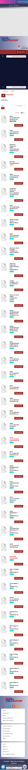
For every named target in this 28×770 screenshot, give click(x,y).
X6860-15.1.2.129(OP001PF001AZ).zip (14, 425)
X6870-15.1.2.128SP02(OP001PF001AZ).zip (14, 387)
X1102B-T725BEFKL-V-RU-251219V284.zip (14, 282)
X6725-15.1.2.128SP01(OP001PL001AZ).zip (14, 453)
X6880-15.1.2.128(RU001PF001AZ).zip (14, 373)
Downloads (5, 91)
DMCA (4, 738)
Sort (3, 108)
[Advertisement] (14, 22)
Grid (18, 112)
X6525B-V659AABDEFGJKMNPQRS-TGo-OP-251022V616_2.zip (14, 313)
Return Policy (6, 731)
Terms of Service (7, 726)
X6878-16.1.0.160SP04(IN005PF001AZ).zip (14, 207)
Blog (4, 715)
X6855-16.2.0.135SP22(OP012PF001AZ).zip (14, 176)
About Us (5, 749)
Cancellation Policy (8, 733)
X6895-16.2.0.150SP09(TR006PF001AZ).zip (14, 132)
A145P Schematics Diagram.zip (17, 56)
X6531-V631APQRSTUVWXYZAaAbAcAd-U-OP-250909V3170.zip (14, 530)
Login (11, 5)
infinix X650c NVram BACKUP (14, 557)
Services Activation (8, 718)
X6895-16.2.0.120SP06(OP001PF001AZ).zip (14, 235)
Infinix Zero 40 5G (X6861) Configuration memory (14, 297)
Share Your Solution (8, 720)
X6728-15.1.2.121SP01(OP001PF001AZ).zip (14, 545)
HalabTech (16, 761)
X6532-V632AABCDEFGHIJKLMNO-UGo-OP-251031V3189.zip (14, 344)
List (23, 112)
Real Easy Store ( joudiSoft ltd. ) (17, 765)
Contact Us (6, 751)
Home (4, 710)
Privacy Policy (6, 728)
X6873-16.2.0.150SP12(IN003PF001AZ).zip (14, 118)
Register (17, 5)
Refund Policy (6, 736)
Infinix (12, 91)
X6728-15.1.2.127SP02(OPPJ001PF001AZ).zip (14, 439)
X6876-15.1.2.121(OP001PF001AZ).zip (14, 498)
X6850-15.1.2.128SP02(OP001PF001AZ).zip (14, 359)
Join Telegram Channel (9, 754)
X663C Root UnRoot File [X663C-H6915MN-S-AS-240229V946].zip (14, 266)
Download (19, 125)
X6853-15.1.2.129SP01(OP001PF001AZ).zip (14, 412)
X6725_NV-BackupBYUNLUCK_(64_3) (14, 163)
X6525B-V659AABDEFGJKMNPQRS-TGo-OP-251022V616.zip (14, 328)
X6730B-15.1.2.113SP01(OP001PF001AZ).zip (14, 599)
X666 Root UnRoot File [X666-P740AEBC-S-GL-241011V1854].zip (14, 250)
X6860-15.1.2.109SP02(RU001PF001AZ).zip (14, 400)
